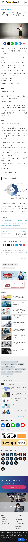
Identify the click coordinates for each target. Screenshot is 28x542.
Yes (21, 539)
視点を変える (14, 364)
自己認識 (3, 361)
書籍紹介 (4, 521)
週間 (6, 384)
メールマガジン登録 (19, 523)
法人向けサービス (6, 523)
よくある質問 (18, 526)
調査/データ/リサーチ (9, 268)
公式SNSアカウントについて (7, 429)
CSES (17, 517)
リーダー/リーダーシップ (12, 361)
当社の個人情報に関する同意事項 (17, 535)
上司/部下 (4, 371)
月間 (10, 384)
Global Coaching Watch (6, 9)
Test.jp (17, 521)
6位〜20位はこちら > (22, 416)
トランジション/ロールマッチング (14, 371)
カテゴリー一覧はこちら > (7, 376)
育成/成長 (23, 369)
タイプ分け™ (19, 519)
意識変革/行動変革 (5, 364)
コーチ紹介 (4, 519)
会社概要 (4, 517)
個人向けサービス (6, 525)
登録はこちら (14, 487)
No (26, 539)
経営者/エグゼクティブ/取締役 (8, 366)
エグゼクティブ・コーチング (8, 369)
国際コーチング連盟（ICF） (10, 264)
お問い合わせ (18, 528)
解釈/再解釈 (20, 364)
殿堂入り (14, 384)
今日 (3, 384)
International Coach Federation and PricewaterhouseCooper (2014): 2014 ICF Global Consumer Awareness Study (14, 223)
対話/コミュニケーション (7, 374)
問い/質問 (17, 369)
